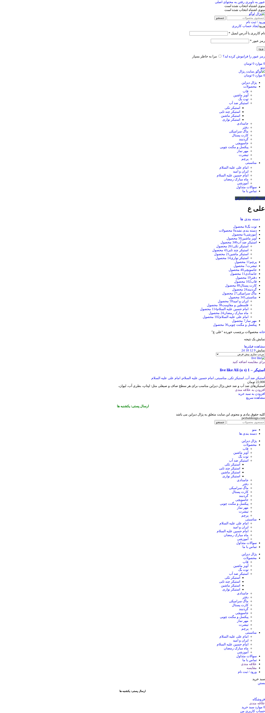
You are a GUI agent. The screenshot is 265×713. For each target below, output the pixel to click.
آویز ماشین (240, 95)
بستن (261, 683)
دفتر (245, 127)
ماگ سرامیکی (238, 131)
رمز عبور (257, 41)
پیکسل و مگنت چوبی (234, 147)
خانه (261, 332)
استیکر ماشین (230, 115)
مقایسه (252, 668)
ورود (260, 48)
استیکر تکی (232, 108)
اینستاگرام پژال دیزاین (250, 198)
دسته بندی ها (250, 219)
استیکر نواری (231, 119)
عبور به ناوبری (255, 2)
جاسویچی (241, 143)
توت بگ (243, 99)
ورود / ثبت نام (247, 672)
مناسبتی (221, 378)
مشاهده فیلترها (254, 346)
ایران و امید (240, 171)
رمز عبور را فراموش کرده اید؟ (244, 56)
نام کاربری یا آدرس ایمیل (247, 33)
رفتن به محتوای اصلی (230, 2)
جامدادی (242, 123)
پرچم (244, 159)
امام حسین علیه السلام (232, 175)
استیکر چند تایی (229, 111)
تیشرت (243, 155)
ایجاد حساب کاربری (245, 26)
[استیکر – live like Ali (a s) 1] (258, 358)
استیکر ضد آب (238, 103)
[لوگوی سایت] (257, 13)
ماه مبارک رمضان (236, 179)
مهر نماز (242, 151)
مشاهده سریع (255, 397)
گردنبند (243, 139)
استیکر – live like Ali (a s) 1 (242, 370)
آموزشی (242, 183)
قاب (245, 91)
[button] (251, 393)
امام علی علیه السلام (233, 167)
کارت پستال (240, 135)
